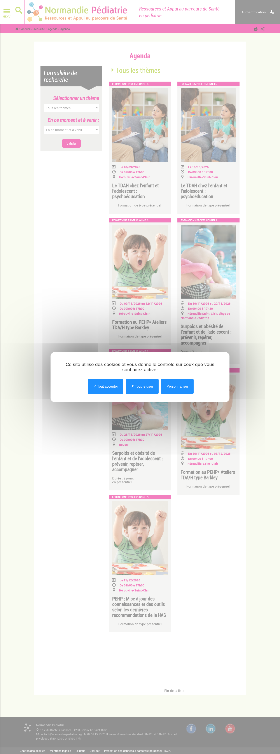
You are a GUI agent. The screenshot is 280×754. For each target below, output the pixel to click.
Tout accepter (107, 386)
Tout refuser (143, 386)
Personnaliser (177, 386)
